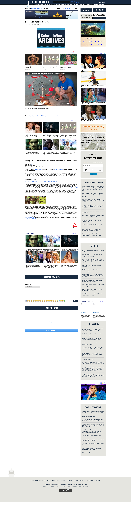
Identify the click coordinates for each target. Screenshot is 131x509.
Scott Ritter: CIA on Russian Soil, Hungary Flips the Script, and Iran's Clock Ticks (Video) (93, 363)
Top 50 (84, 4)
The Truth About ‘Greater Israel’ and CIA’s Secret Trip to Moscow (92, 343)
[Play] (93, 29)
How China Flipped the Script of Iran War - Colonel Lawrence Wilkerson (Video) (92, 339)
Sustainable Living (65, 4)
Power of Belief (56, 4)
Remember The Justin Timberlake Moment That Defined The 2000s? (32, 137)
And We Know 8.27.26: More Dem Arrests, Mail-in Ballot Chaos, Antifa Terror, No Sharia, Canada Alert (93, 354)
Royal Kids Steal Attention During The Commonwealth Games (33, 266)
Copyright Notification (78, 480)
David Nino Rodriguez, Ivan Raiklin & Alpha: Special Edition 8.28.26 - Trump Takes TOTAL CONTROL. (93, 201)
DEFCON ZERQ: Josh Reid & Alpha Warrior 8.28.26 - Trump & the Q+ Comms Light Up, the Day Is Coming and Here (93, 260)
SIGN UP (86, 162)
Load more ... (51, 330)
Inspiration (72, 4)
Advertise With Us (40, 480)
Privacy (58, 480)
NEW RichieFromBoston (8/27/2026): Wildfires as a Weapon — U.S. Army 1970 (93, 216)
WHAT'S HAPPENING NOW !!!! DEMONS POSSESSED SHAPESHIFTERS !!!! (92, 230)
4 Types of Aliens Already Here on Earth (91, 435)
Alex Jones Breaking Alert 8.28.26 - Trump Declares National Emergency (92, 281)
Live (77, 4)
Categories (101, 4)
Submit (93, 174)
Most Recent (90, 4)
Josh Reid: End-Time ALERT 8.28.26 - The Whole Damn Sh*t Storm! (92, 290)
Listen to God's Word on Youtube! (93, 42)
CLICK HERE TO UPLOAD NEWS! (99, 18)
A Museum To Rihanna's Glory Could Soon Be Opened (67, 153)
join (32, 164)
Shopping (96, 4)
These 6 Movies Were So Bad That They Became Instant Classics (86, 315)
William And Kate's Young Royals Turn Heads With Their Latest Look (93, 120)
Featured (33, 4)
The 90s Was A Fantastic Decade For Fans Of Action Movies (32, 153)
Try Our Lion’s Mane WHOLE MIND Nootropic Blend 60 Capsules (41, 181)
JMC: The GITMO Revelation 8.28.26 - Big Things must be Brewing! (92, 255)
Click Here (38, 169)
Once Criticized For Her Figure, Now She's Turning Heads (69, 266)
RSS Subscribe (90, 480)
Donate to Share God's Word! (93, 45)
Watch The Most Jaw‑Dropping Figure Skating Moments (93, 86)
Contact (52, 480)
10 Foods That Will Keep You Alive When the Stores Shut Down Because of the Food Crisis (93, 412)
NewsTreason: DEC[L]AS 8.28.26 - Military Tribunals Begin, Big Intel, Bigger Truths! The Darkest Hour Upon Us (93, 275)
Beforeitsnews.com (36, 8)
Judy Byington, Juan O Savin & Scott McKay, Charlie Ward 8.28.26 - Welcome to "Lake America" (92, 195)
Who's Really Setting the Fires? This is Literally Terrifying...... (91, 221)
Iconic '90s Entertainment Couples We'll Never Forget (93, 69)
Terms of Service (66, 480)
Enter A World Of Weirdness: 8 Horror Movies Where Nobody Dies (99, 315)
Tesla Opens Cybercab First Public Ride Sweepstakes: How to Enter (91, 449)
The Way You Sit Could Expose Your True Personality (68, 136)
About (32, 480)
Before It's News (40, 2)
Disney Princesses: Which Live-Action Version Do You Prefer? (93, 103)
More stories (45, 17)
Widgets (98, 480)
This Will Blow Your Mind (88, 359)
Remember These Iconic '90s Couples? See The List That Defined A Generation (50, 266)
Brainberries (28, 134)
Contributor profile (38, 17)
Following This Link (31, 218)
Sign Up (103, 2)
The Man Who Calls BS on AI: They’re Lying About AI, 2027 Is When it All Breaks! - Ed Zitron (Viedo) (92, 206)
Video (80, 4)
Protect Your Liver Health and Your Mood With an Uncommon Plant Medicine (93, 439)
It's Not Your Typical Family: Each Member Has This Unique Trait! (51, 153)
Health (42, 4)
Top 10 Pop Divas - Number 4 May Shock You (91, 401)
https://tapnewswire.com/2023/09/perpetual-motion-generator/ (44, 115)
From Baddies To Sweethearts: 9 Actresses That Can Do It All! (51, 136)
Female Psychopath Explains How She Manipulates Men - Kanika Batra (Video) (91, 234)
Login (100, 2)
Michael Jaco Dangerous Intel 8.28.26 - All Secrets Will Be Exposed (92, 294)
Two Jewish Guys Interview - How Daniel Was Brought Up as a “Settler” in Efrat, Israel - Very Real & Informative (93, 425)
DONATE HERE (86, 10)
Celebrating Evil (86, 452)
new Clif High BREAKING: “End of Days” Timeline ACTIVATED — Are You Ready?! (92, 225)
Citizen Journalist (58, 169)
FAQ (48, 480)
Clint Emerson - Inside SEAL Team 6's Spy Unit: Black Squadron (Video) (92, 270)
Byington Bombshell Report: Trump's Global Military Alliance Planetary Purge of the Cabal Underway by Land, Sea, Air (93, 375)
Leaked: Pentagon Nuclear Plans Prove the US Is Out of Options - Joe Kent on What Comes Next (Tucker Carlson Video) (92, 329)
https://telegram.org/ (99, 140)
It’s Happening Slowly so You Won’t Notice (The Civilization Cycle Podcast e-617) (92, 420)
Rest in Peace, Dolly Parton (88, 416)
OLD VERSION (99, 10)
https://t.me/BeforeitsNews (88, 145)
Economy (38, 4)
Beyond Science (48, 4)
